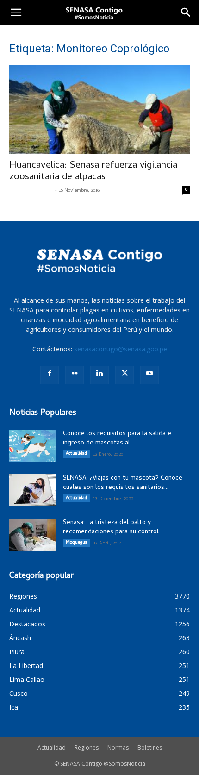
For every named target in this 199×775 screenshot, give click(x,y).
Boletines (149, 747)
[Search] (186, 12)
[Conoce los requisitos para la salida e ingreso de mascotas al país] (32, 446)
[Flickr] (74, 375)
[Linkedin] (99, 375)
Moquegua (76, 542)
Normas (118, 747)
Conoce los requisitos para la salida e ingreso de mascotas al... (117, 439)
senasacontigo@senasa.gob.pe (120, 348)
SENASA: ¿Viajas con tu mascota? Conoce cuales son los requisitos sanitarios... (122, 483)
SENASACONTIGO (31, 191)
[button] (16, 12)
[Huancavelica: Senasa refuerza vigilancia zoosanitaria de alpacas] (99, 109)
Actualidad (76, 453)
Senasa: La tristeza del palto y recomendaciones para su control (111, 528)
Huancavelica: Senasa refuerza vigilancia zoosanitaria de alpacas (93, 171)
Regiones (87, 747)
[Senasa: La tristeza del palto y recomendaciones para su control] (32, 535)
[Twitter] (124, 375)
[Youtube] (149, 375)
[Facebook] (49, 375)
